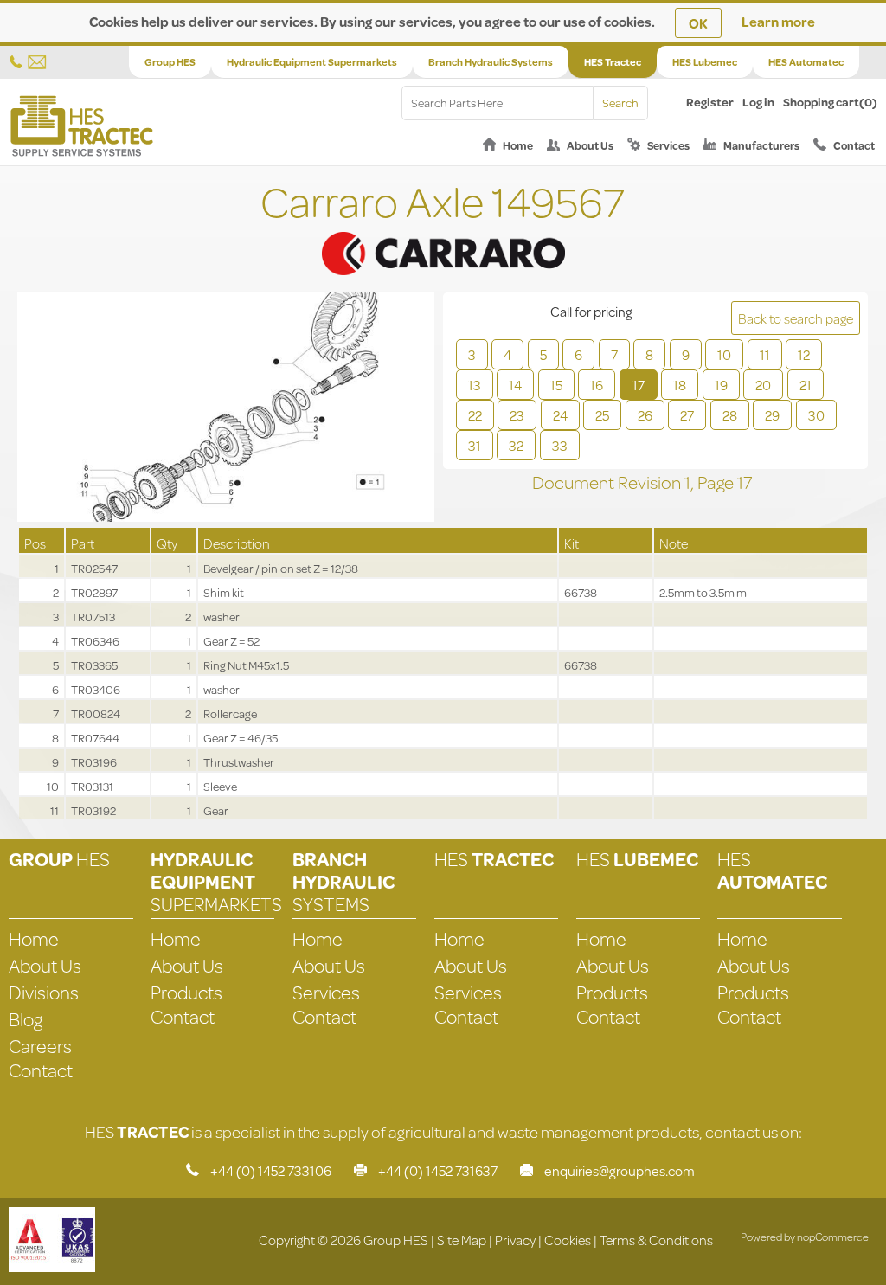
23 (517, 415)
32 (516, 445)
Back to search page (795, 318)
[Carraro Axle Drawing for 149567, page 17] (225, 409)
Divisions (44, 992)
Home (518, 145)
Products (186, 992)
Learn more (778, 21)
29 (772, 415)
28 (729, 415)
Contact (854, 145)
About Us (590, 145)
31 (474, 445)
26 (645, 415)
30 (816, 415)
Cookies (567, 1240)
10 (724, 354)
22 (475, 415)
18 (679, 385)
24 (560, 415)
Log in (758, 102)
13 (474, 385)
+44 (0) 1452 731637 (438, 1170)
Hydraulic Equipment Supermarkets (312, 62)
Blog (25, 1019)
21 (805, 385)
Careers (40, 1045)
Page (717, 482)
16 (596, 385)
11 (765, 354)
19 (721, 385)
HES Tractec (612, 62)
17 (638, 385)
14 (515, 385)
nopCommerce (833, 1236)
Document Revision (608, 482)
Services (668, 145)
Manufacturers (761, 145)
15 (556, 385)
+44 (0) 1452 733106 (270, 1170)
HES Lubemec (704, 62)
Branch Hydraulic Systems (490, 62)
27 (687, 415)
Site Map (461, 1240)
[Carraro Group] (443, 231)
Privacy (515, 1240)
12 (804, 354)
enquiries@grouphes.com (619, 1170)
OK (698, 23)
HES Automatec (806, 62)
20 (763, 385)
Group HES (170, 62)
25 (602, 415)
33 (560, 445)
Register (710, 102)
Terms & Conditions (656, 1240)
